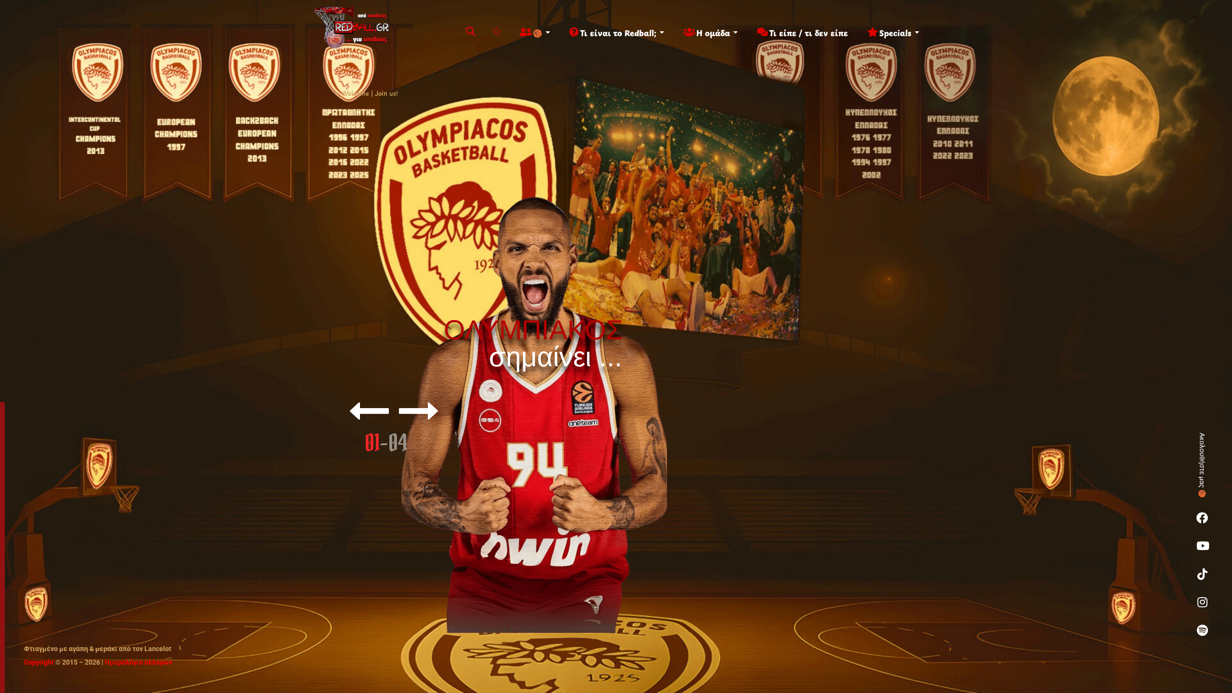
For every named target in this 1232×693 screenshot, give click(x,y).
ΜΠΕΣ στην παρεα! (539, 461)
